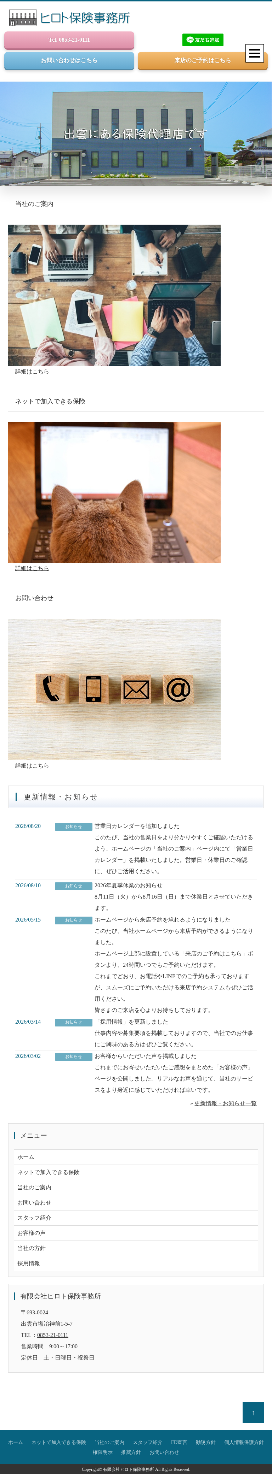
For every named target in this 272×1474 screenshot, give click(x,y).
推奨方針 (131, 1452)
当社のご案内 (34, 1187)
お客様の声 (31, 1233)
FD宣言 (179, 1442)
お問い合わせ (34, 1203)
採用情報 (28, 1263)
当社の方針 (31, 1248)
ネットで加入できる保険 (48, 1172)
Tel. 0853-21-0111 (69, 40)
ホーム (25, 1157)
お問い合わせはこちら (69, 60)
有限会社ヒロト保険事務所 (128, 1469)
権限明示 (103, 1452)
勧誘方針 (206, 1442)
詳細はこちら (32, 371)
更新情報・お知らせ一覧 (225, 1103)
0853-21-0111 (52, 1335)
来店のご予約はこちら (203, 60)
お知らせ (73, 826)
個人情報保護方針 (244, 1442)
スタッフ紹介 (34, 1218)
